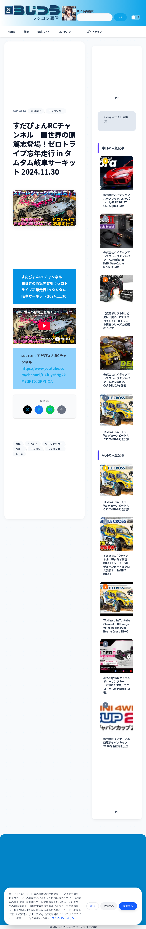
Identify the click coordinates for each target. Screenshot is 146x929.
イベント (33, 443)
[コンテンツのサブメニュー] (78, 31)
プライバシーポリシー (64, 918)
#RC (18, 443)
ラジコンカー (55, 111)
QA (50, 381)
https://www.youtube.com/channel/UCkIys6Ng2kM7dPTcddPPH (43, 375)
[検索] (120, 17)
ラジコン (35, 449)
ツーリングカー (53, 443)
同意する (128, 906)
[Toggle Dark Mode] (136, 17)
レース (19, 454)
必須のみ (109, 906)
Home (11, 31)
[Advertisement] (44, 79)
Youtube (36, 111)
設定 (92, 906)
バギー (19, 449)
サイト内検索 (85, 11)
